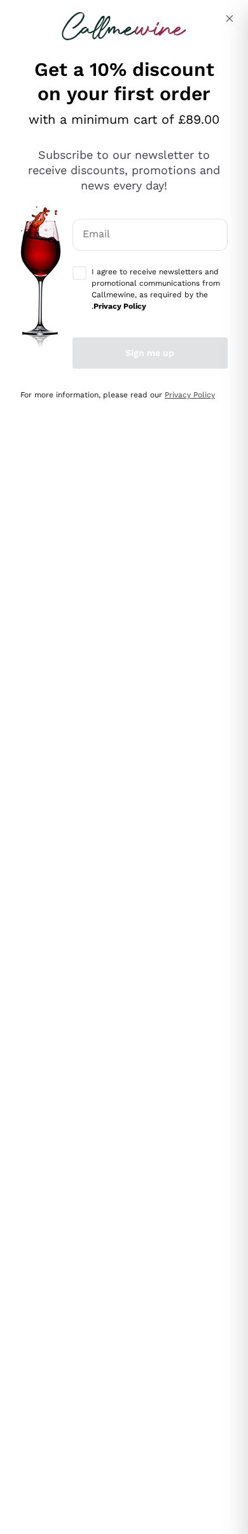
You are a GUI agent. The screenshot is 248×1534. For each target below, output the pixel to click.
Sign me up (149, 353)
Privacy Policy (190, 394)
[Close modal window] (229, 18)
